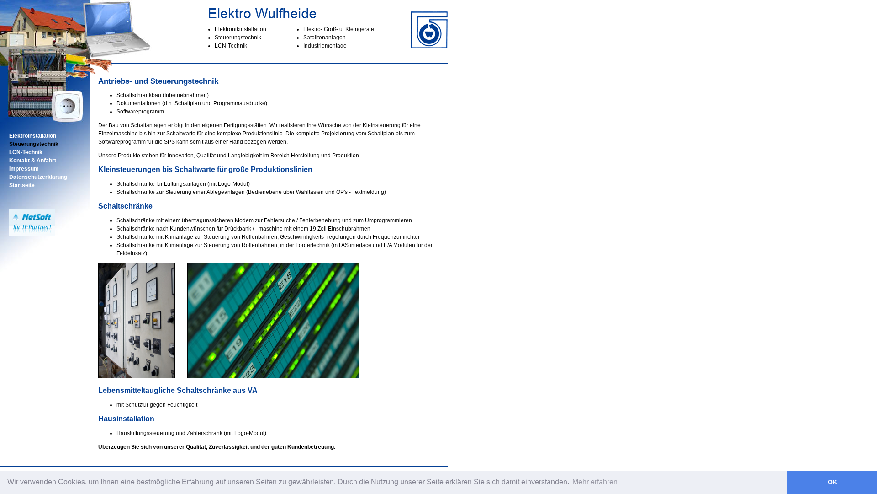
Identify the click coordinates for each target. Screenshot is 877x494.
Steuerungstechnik (33, 144)
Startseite (22, 185)
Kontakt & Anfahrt (32, 160)
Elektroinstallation (32, 136)
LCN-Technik (25, 152)
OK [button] (832, 482)
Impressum (24, 169)
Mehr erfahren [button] (595, 482)
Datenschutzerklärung (38, 177)
